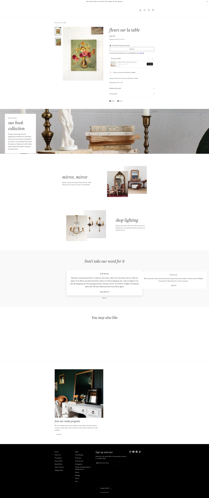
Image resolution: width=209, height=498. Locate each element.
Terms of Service (59, 467)
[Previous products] (149, 58)
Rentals (77, 472)
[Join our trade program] (79, 393)
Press (76, 481)
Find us (77, 478)
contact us (58, 434)
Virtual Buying (79, 455)
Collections (78, 458)
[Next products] (152, 58)
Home (56, 22)
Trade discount (79, 461)
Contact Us (58, 455)
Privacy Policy (58, 461)
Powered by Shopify (104, 492)
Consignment (78, 464)
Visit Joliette (58, 458)
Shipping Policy (59, 470)
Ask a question (113, 94)
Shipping (111, 39)
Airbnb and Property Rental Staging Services (82, 468)
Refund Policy (58, 464)
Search (56, 452)
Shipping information (115, 88)
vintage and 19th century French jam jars (127, 62)
